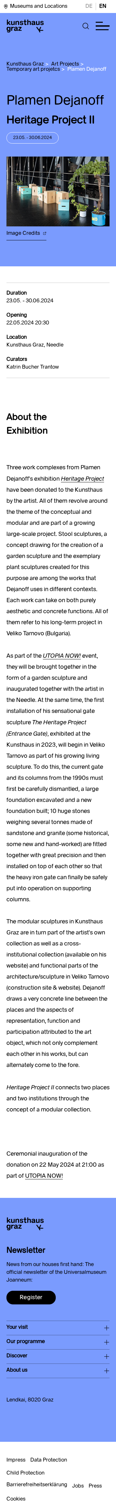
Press (95, 1486)
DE (88, 6)
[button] (85, 26)
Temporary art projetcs (33, 69)
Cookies (15, 1499)
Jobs (78, 1486)
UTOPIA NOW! (44, 1176)
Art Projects (65, 64)
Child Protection (25, 1473)
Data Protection (48, 1460)
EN (102, 6)
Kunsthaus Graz (25, 64)
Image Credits (23, 233)
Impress (15, 1460)
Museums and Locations (38, 6)
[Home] (25, 25)
